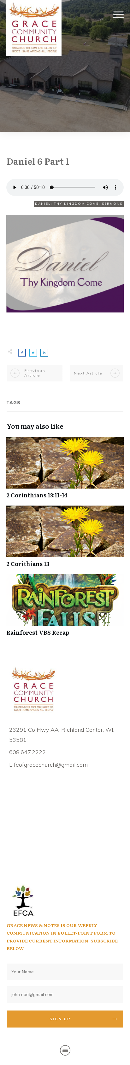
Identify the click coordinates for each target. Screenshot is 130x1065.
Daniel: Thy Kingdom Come (67, 204)
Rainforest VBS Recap (65, 608)
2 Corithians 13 (65, 540)
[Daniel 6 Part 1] (65, 263)
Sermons (112, 204)
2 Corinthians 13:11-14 (65, 471)
